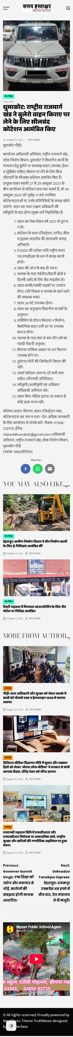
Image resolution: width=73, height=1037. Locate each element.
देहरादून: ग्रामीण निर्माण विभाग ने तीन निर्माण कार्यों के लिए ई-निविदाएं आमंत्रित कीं (35, 544)
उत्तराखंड (8, 688)
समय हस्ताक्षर (34, 140)
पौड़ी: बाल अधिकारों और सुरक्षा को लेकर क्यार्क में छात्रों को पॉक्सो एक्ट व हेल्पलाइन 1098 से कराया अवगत (34, 698)
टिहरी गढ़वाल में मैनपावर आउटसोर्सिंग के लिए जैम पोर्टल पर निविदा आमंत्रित (34, 609)
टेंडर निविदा (9, 96)
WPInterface (18, 1027)
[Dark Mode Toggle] (11, 1026)
